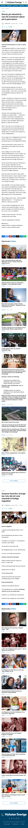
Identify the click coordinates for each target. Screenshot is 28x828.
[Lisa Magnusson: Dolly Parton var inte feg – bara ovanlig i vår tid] (14, 661)
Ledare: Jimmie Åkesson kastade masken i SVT (14, 775)
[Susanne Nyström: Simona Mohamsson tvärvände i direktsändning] (14, 682)
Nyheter (3, 11)
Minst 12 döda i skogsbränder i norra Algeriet (13, 453)
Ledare (3, 490)
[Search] (26, 2)
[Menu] (2, 2)
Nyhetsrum (8, 23)
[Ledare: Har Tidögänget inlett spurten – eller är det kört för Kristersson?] (14, 640)
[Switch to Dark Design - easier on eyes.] (24, 2)
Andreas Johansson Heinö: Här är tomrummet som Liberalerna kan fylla (13, 754)
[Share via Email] (11, 27)
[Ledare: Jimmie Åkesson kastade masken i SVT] (14, 767)
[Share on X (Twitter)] (5, 27)
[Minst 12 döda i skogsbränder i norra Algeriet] (14, 444)
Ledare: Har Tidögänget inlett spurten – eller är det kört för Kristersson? (14, 649)
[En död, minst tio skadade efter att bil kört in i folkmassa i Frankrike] (14, 464)
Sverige (3, 5)
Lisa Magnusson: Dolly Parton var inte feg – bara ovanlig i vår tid (13, 670)
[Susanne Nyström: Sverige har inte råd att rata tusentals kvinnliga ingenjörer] (14, 517)
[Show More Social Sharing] (13, 27)
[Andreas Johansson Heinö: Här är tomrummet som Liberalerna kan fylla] (14, 745)
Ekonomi (21, 5)
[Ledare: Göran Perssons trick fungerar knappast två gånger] (14, 724)
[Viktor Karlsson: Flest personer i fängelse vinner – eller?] (14, 619)
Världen (9, 5)
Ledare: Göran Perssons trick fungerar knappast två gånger (11, 733)
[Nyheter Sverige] (13, 2)
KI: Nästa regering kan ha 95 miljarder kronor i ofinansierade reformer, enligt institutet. (14, 328)
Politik (15, 5)
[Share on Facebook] (3, 27)
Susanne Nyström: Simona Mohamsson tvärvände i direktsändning (12, 691)
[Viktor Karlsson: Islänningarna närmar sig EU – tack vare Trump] (14, 786)
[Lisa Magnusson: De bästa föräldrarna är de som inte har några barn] (14, 703)
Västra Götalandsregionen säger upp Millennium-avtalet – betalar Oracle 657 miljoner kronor (12, 262)
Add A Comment (14, 480)
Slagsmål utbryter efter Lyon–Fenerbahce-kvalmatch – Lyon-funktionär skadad (13, 283)
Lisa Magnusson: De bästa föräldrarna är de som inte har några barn (13, 712)
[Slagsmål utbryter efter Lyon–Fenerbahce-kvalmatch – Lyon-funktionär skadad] (14, 274)
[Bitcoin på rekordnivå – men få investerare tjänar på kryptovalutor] (14, 36)
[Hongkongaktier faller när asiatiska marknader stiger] (14, 340)
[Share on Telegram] (9, 27)
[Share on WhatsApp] (7, 27)
